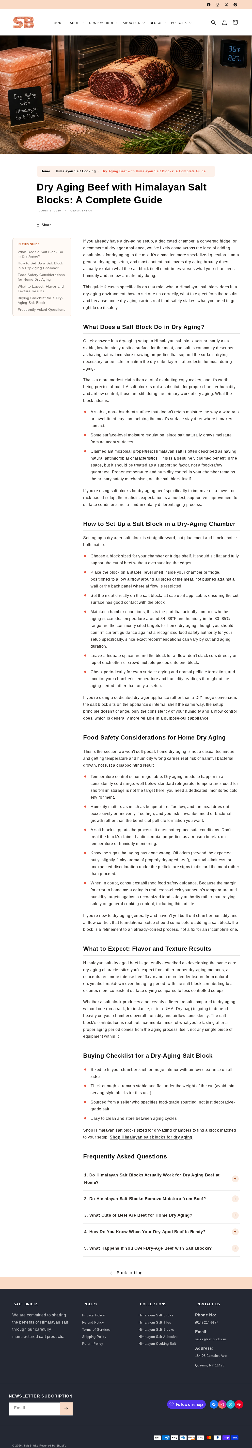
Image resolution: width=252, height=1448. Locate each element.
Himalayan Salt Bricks (156, 1315)
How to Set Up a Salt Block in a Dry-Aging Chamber (40, 265)
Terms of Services (96, 1329)
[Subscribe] (66, 1408)
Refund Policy (93, 1322)
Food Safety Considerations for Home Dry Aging (41, 277)
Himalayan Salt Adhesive (158, 1337)
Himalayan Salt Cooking (76, 171)
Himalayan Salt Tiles (155, 1322)
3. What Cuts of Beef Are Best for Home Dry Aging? (138, 1215)
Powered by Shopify (52, 1445)
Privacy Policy (93, 1315)
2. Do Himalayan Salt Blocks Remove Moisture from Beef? (145, 1198)
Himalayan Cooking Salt (157, 1343)
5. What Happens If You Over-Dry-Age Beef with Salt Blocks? (148, 1248)
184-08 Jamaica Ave (211, 1356)
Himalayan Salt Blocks (156, 1329)
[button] (76, 22)
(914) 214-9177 (206, 1322)
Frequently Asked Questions (41, 309)
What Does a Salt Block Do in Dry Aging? (40, 254)
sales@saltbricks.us (211, 1339)
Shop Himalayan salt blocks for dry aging (151, 1137)
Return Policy (92, 1343)
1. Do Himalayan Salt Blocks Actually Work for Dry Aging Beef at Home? (152, 1179)
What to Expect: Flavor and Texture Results (41, 289)
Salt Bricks (31, 1445)
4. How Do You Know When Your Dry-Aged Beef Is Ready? (144, 1231)
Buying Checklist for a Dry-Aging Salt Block (40, 300)
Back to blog (130, 1272)
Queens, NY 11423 (209, 1365)
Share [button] (47, 225)
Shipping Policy (94, 1337)
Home (45, 171)
